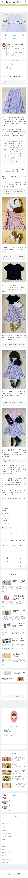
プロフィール (5, 846)
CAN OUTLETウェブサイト (9, 161)
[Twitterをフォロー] (20, 558)
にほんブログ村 (5, 513)
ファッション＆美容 (7, 527)
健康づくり (4, 849)
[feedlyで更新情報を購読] (7, 562)
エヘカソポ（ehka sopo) (12, 64)
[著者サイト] (7, 558)
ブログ (3, 843)
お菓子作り (4, 826)
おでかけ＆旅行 (5, 823)
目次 (13, 60)
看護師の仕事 (5, 862)
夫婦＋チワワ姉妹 (6, 852)
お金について (5, 830)
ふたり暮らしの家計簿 (7, 836)
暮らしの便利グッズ (6, 859)
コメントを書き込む (14, 696)
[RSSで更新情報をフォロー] (20, 562)
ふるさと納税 (5, 839)
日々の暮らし (5, 855)
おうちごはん (5, 820)
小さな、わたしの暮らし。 (14, 2)
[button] (25, 747)
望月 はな (14, 726)
